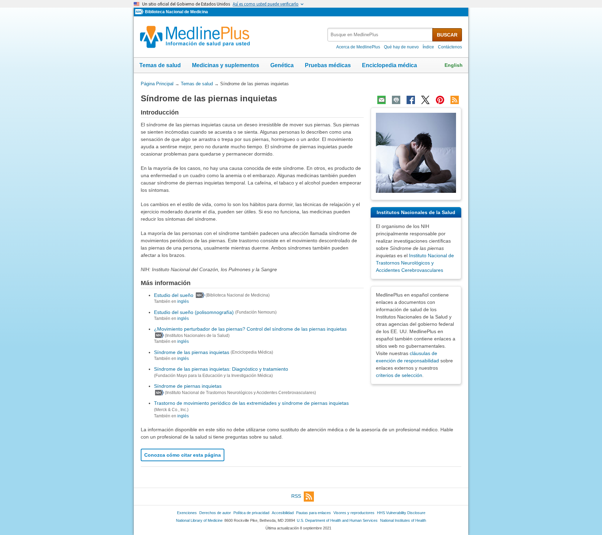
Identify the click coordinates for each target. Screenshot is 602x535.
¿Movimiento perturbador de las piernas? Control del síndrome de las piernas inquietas (250, 329)
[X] (425, 99)
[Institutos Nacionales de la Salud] (140, 12)
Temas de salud (160, 65)
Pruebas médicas (328, 65)
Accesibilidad (283, 513)
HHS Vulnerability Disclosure (401, 513)
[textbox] (380, 34)
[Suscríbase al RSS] (454, 99)
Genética (282, 65)
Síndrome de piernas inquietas (188, 386)
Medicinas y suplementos (225, 65)
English (454, 65)
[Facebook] (410, 99)
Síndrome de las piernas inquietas (191, 352)
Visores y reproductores (354, 513)
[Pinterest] (440, 99)
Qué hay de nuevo (401, 47)
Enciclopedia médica (389, 65)
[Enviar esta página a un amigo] (381, 99)
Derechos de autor (215, 513)
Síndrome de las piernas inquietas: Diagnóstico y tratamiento (221, 369)
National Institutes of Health (403, 520)
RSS (296, 496)
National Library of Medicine (199, 520)
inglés (183, 301)
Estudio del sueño (173, 295)
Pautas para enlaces (313, 513)
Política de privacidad (251, 513)
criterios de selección (399, 375)
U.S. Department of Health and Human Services (337, 520)
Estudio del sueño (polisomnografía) (194, 312)
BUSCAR (447, 35)
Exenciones (187, 513)
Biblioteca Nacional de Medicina (176, 11)
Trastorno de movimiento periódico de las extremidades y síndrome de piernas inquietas (251, 403)
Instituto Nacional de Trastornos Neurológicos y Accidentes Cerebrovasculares (415, 263)
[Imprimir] (396, 99)
